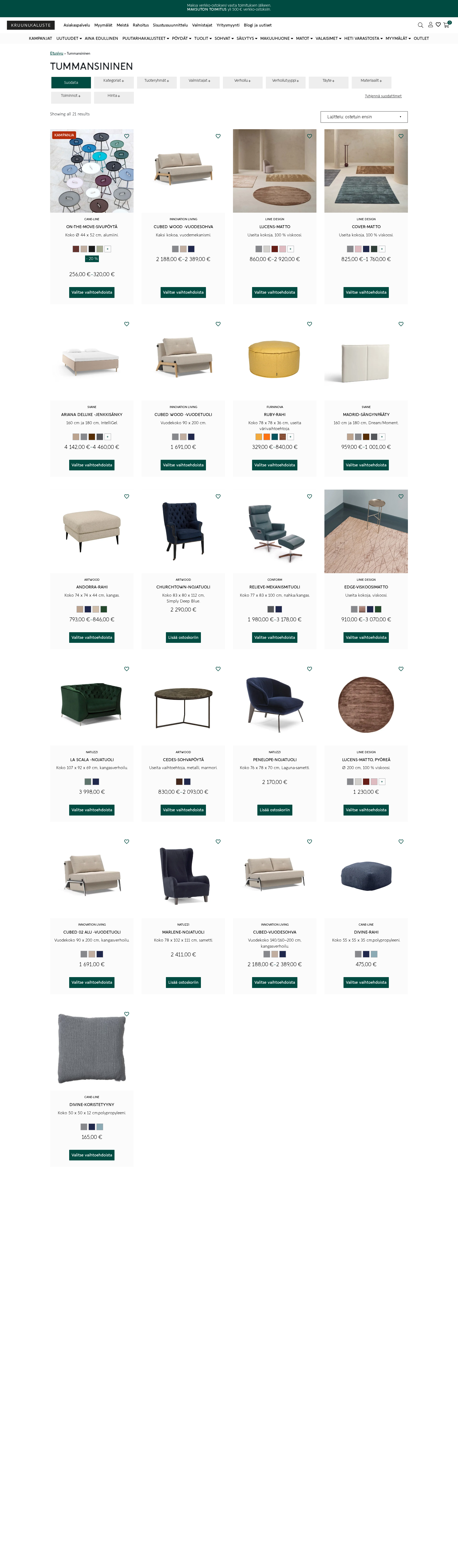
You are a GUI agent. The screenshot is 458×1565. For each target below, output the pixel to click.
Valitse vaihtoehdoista (92, 292)
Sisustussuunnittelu (170, 25)
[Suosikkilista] (438, 25)
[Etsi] (420, 25)
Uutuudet (67, 38)
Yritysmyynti (228, 25)
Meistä (123, 25)
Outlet (421, 38)
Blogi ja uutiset (258, 25)
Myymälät (103, 25)
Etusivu (56, 53)
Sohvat (222, 38)
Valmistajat (202, 25)
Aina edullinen (101, 38)
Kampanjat (40, 38)
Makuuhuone (275, 38)
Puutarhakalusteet (144, 38)
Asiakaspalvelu (77, 25)
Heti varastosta (361, 38)
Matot (302, 38)
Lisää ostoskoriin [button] (183, 637)
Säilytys (245, 38)
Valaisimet (327, 38)
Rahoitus (141, 25)
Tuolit (201, 38)
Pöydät (180, 38)
